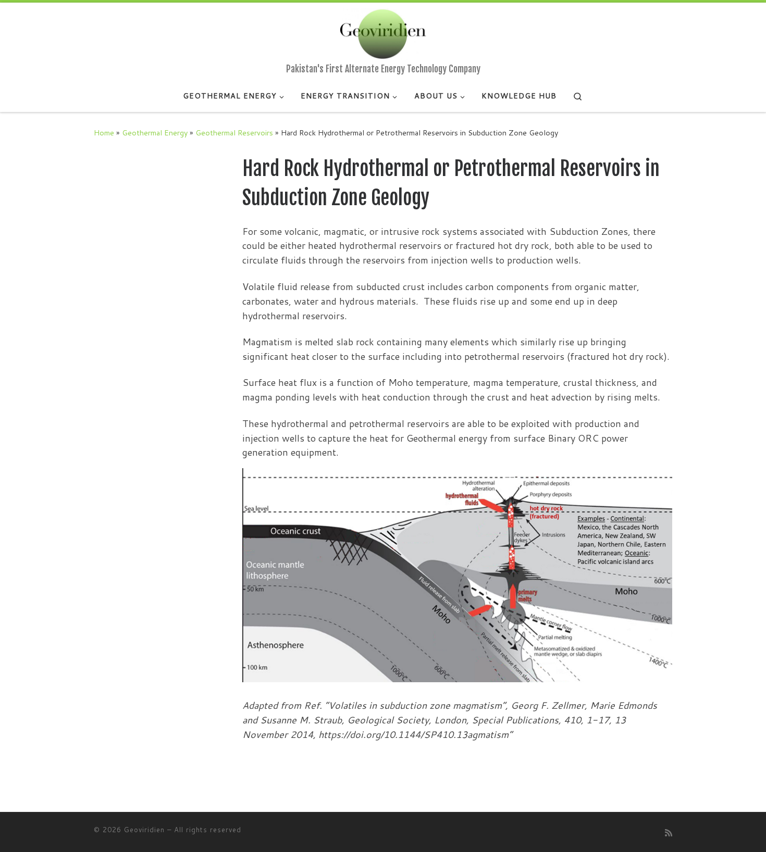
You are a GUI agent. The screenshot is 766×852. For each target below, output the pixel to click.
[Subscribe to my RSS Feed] (668, 832)
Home (104, 132)
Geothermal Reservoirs (234, 132)
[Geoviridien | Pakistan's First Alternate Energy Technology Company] (383, 33)
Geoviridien (144, 829)
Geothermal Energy (155, 132)
